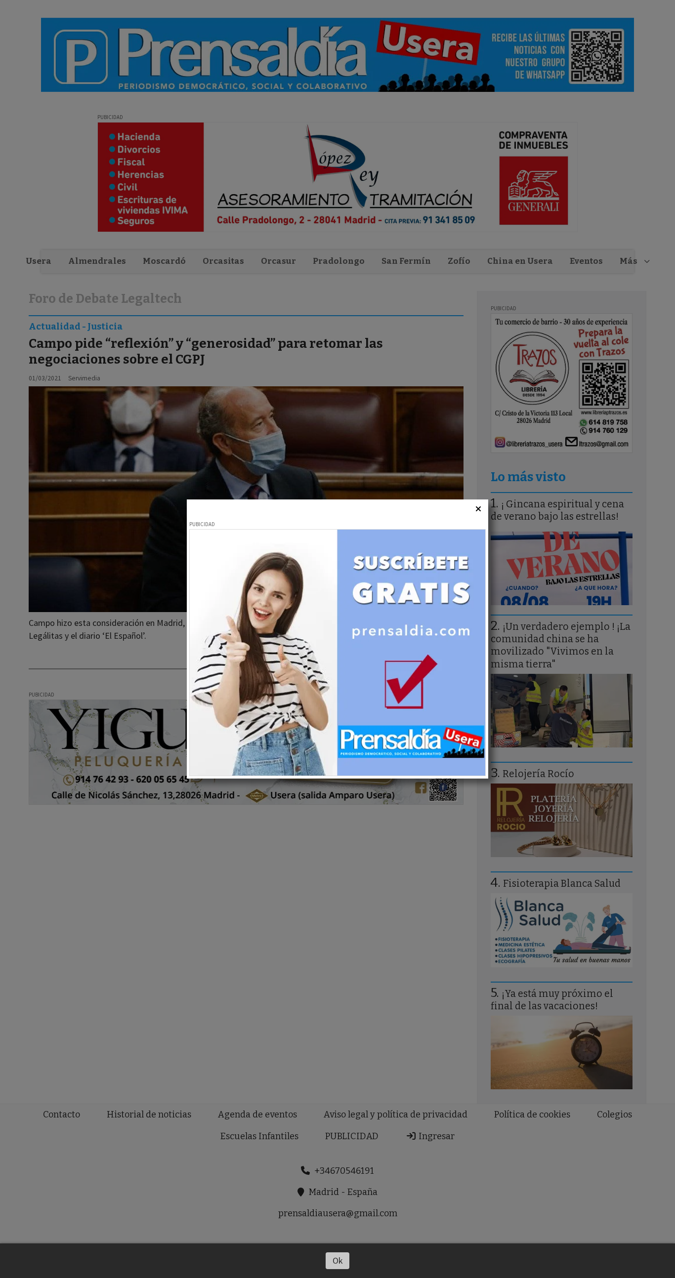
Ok (338, 1260)
